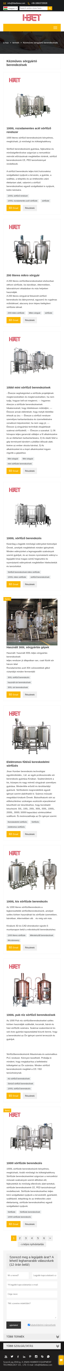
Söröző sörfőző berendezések (20, 1084)
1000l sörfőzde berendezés (19, 1217)
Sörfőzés (35, 822)
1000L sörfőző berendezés (19, 1089)
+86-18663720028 (39, 3)
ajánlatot (13, 1325)
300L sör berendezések (18, 687)
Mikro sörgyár (34, 313)
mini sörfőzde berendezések (20, 464)
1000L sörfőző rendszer (18, 196)
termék (15, 42)
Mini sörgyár (13, 459)
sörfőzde (45, 201)
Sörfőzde (11, 1212)
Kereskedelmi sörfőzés (17, 822)
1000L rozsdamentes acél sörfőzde (22, 201)
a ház (6, 42)
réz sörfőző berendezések (19, 1079)
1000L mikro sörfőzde (17, 577)
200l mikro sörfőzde (16, 313)
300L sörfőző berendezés (18, 677)
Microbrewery (13, 940)
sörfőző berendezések (40, 577)
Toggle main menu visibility (55, 27)
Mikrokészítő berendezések (41, 935)
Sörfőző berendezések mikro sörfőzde (24, 572)
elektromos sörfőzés (16, 827)
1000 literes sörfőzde (16, 935)
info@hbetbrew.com (16, 3)
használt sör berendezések (19, 682)
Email (13, 207)
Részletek (30, 208)
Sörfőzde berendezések (30, 1212)
